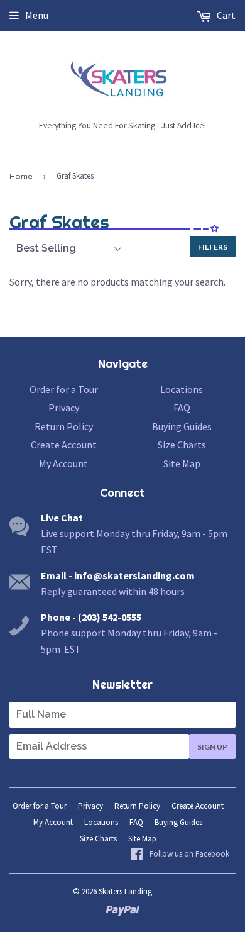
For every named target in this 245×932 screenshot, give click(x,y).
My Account (63, 463)
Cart (225, 15)
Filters (212, 247)
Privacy (63, 407)
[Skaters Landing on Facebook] (179, 854)
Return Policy (64, 426)
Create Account (64, 444)
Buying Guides (182, 426)
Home (20, 176)
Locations (181, 389)
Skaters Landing (125, 891)
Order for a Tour (64, 389)
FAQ (181, 407)
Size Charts (182, 444)
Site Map (181, 463)
